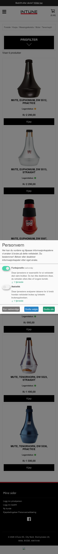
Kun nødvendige (11, 309)
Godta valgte (31, 309)
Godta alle (49, 309)
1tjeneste (17, 281)
